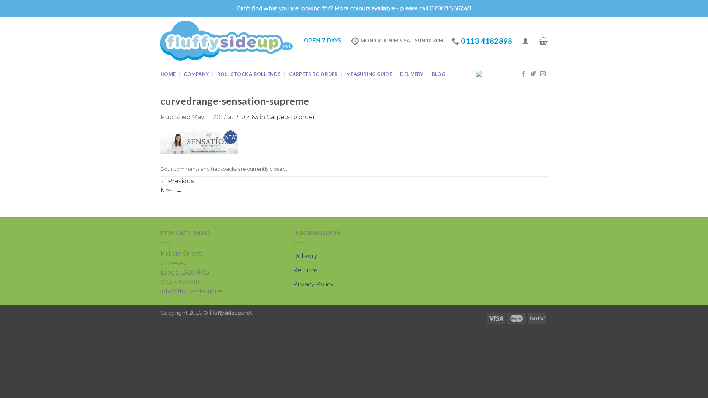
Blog (438, 74)
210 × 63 (246, 117)
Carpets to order (313, 74)
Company (196, 74)
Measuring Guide (369, 74)
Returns (305, 270)
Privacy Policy (313, 284)
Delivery (411, 74)
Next (171, 190)
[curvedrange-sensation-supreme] (199, 141)
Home (168, 74)
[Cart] (543, 41)
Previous (177, 181)
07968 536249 (450, 8)
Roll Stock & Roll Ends (249, 74)
